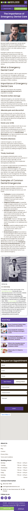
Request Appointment (20, 8)
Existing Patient (20, 382)
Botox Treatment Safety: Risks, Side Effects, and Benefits (17, 325)
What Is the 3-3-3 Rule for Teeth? (15, 350)
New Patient (7, 382)
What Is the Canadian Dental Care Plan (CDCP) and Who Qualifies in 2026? (16, 345)
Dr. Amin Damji (12, 301)
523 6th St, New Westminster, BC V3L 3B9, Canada (14, 5)
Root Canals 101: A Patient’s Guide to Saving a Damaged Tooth (16, 331)
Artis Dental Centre (7, 291)
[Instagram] (9, 497)
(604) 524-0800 (7, 8)
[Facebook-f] (2, 497)
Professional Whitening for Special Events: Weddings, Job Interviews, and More (16, 338)
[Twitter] (5, 497)
